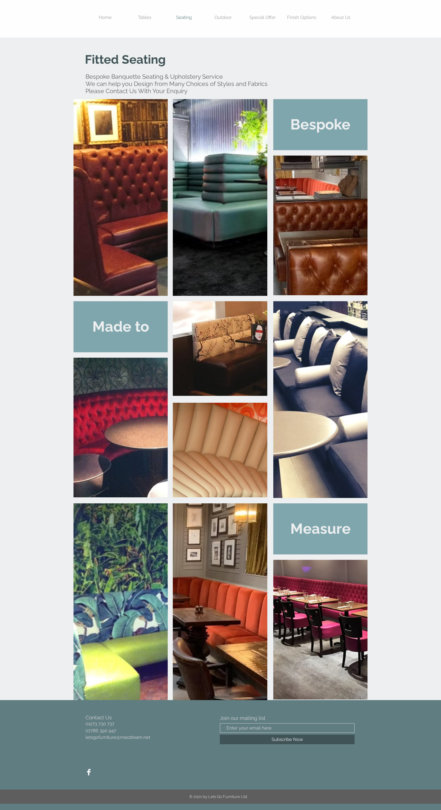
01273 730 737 (100, 724)
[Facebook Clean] (89, 772)
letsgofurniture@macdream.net (118, 737)
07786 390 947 (101, 730)
